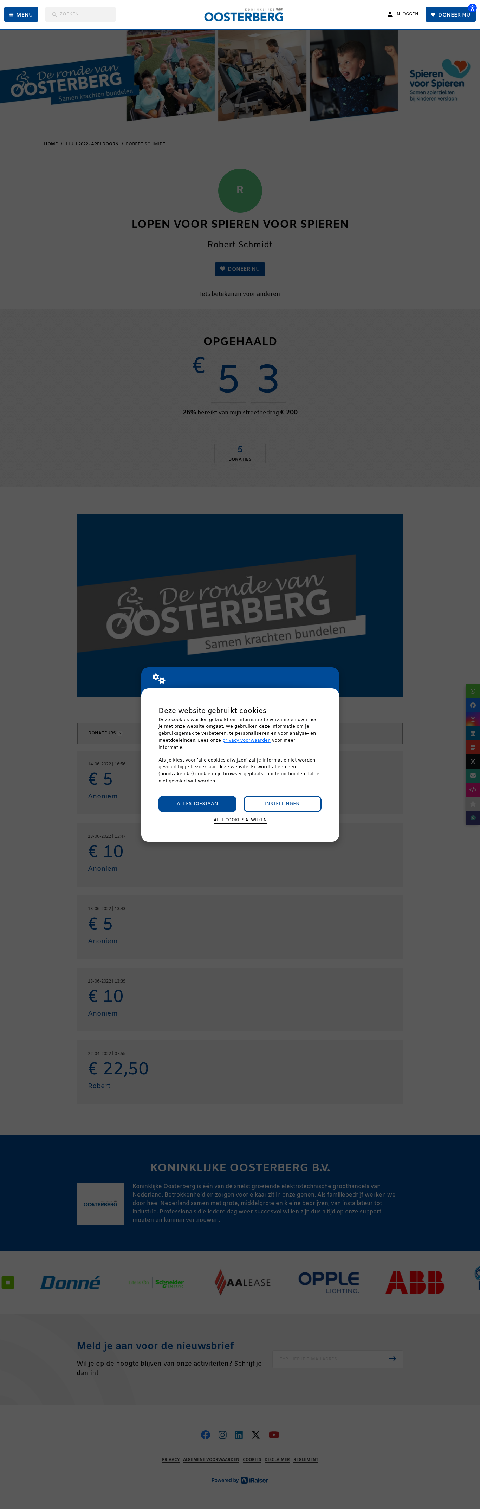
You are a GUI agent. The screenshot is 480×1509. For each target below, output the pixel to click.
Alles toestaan (197, 804)
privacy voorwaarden (246, 741)
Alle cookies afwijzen (240, 820)
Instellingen (282, 804)
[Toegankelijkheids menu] (472, 8)
